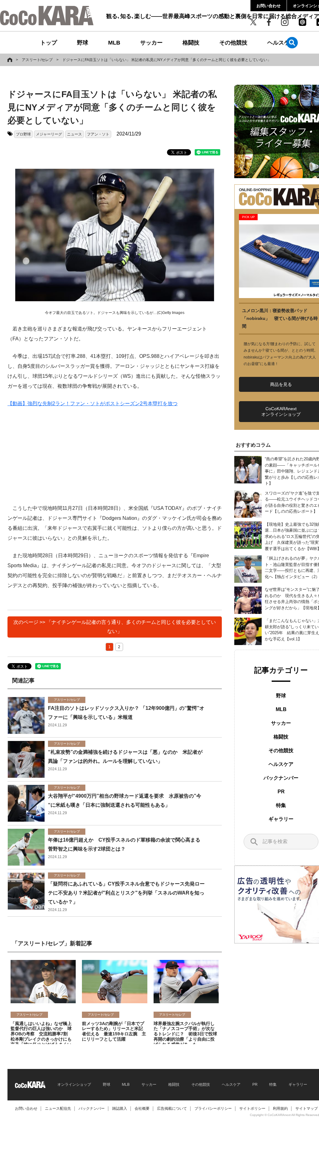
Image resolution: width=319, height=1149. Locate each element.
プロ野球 (23, 134)
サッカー (151, 43)
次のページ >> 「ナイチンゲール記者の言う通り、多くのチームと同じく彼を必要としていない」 (114, 627)
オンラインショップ (74, 1084)
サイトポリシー (252, 1108)
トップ (48, 43)
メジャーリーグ (49, 134)
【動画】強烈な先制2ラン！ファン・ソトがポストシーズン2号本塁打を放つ (92, 403)
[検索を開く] (292, 42)
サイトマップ (306, 1108)
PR (281, 791)
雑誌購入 (119, 1108)
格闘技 (191, 43)
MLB (114, 43)
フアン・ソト (98, 134)
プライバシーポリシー (213, 1108)
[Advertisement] (114, 459)
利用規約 (280, 1108)
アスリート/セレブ (37, 60)
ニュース (74, 134)
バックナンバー (281, 778)
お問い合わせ (268, 5)
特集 (281, 805)
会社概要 (142, 1108)
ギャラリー (281, 819)
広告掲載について (172, 1108)
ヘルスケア (281, 43)
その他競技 (233, 43)
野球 (82, 43)
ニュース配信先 (58, 1108)
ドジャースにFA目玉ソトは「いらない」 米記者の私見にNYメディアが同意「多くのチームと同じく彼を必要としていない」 (166, 60)
